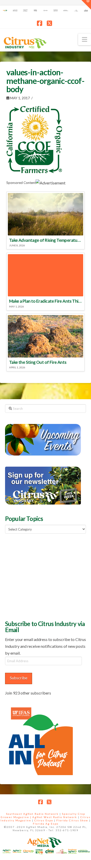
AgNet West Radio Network (54, 817)
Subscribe (18, 677)
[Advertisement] (43, 576)
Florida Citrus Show (72, 820)
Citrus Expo (43, 820)
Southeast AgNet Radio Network (32, 813)
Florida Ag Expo (45, 823)
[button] (84, 39)
